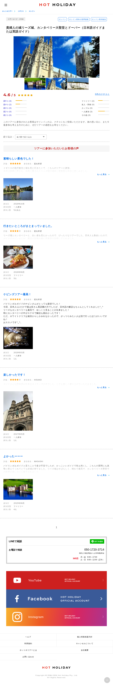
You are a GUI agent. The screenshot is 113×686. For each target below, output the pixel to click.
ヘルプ (28, 637)
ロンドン (32, 11)
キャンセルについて (84, 643)
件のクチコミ (102, 94)
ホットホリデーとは (28, 650)
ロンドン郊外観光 (99, 19)
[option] (56, 57)
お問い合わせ (28, 657)
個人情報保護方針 (84, 637)
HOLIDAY (57, 4)
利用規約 (28, 643)
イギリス (21, 11)
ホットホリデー (7, 11)
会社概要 (85, 650)
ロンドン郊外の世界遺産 (79, 19)
